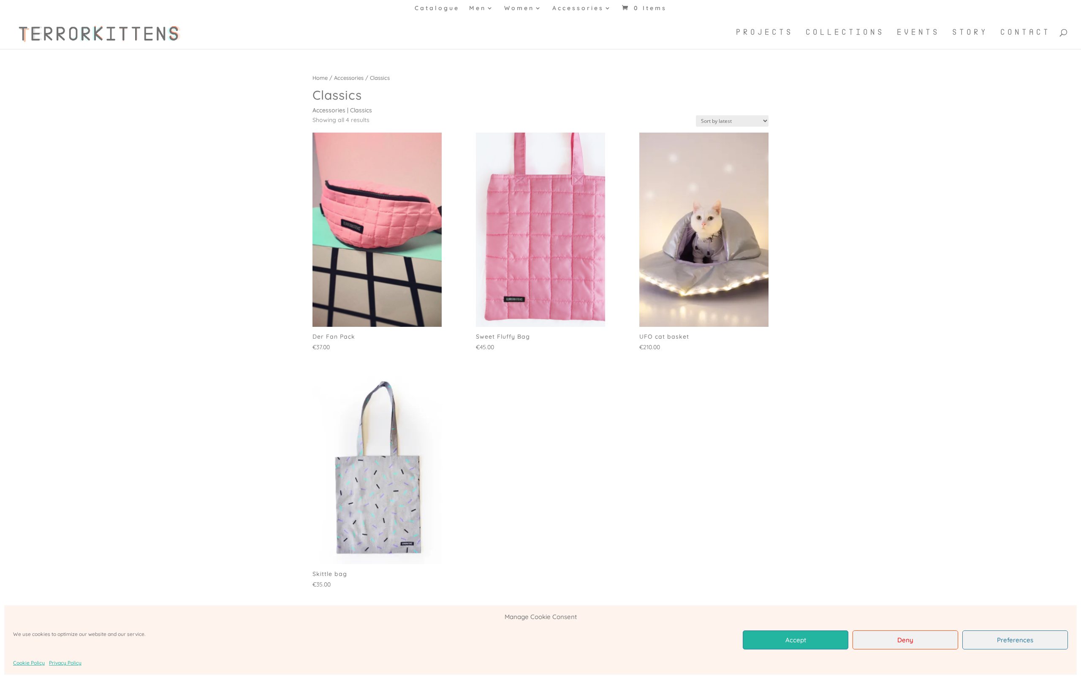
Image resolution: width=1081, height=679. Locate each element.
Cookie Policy (29, 663)
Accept (795, 640)
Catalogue (437, 8)
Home (320, 77)
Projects (764, 32)
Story (970, 32)
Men (477, 8)
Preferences (1015, 640)
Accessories (578, 8)
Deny (905, 640)
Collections (845, 32)
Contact (1025, 32)
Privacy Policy (65, 663)
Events (918, 32)
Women (519, 8)
